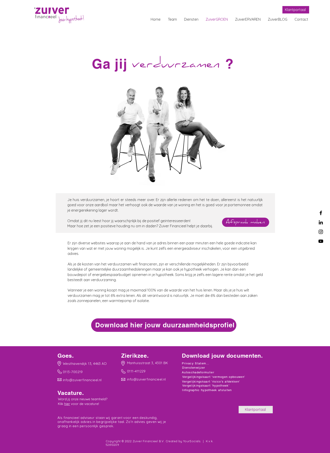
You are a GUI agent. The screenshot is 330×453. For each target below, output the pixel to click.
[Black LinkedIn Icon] (321, 222)
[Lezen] (82, 363)
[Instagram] (321, 232)
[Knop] (163, 325)
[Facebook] (321, 213)
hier (67, 404)
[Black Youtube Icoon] (321, 241)
